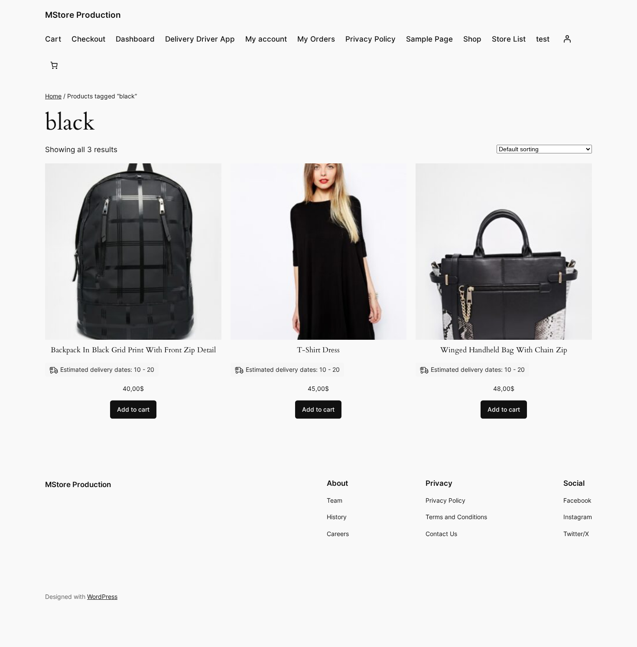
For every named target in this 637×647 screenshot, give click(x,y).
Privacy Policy (370, 39)
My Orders (316, 39)
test (542, 39)
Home (53, 96)
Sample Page (429, 39)
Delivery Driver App (200, 39)
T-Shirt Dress (318, 350)
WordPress (102, 596)
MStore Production (83, 15)
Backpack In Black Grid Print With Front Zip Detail (133, 350)
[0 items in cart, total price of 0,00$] (54, 65)
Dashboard (135, 39)
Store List (509, 39)
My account (266, 39)
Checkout (88, 39)
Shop (472, 39)
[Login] (567, 39)
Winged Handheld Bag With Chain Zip (503, 350)
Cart (53, 39)
